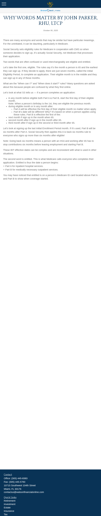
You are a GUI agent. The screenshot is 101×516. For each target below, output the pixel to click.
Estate (7, 507)
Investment (9, 504)
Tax (5, 514)
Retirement (9, 500)
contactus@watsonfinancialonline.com (24, 492)
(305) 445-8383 (19, 478)
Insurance (9, 511)
